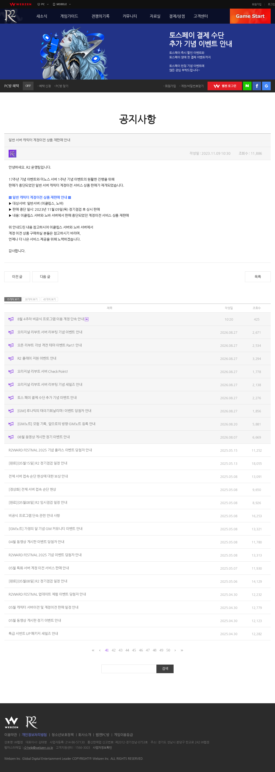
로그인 (271, 4)
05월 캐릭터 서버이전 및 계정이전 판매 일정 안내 (43, 607)
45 (134, 650)
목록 (258, 277)
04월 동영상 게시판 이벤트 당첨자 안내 (36, 542)
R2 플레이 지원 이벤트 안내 (36, 358)
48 (154, 650)
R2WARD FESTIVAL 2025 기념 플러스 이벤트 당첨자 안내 (50, 450)
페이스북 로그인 (256, 86)
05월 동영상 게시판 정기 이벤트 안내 (35, 620)
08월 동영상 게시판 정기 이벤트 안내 (43, 437)
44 (127, 650)
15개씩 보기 (13, 299)
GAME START (250, 16)
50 (168, 650)
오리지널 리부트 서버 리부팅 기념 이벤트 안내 (49, 332)
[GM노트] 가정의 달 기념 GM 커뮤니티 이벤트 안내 (45, 529)
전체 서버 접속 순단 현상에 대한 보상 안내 (38, 476)
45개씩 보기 (49, 299)
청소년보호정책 (63, 735)
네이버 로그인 (247, 86)
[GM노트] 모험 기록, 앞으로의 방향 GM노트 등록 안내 (56, 424)
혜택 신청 (45, 86)
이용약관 (10, 735)
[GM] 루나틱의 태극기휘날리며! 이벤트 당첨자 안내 (54, 411)
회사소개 (84, 735)
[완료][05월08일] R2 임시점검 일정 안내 (38, 502)
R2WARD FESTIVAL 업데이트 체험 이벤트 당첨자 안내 (47, 594)
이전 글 (17, 277)
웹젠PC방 (102, 735)
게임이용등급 (123, 735)
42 (113, 650)
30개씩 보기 (31, 299)
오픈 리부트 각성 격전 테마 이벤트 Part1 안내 (49, 345)
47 (148, 650)
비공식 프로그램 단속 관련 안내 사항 (34, 516)
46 (141, 650)
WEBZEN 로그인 (225, 86)
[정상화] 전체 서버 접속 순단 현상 (32, 489)
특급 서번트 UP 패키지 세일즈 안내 (33, 633)
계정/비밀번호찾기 (192, 86)
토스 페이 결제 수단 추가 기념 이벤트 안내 (47, 398)
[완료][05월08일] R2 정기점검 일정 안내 (38, 581)
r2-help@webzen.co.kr (38, 747)
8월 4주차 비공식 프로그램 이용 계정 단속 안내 (51, 319)
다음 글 (45, 277)
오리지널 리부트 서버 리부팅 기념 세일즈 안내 (49, 384)
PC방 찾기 (62, 86)
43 (120, 650)
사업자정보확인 (102, 747)
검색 (165, 669)
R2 (32, 722)
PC (43, 4)
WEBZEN (11, 722)
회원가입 (256, 4)
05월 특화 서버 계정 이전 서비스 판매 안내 (39, 568)
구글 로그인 (266, 86)
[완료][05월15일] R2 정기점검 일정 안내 (38, 463)
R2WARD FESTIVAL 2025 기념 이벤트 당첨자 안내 (45, 555)
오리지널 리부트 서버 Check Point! (42, 371)
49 (161, 650)
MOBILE (62, 4)
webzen (20, 4)
